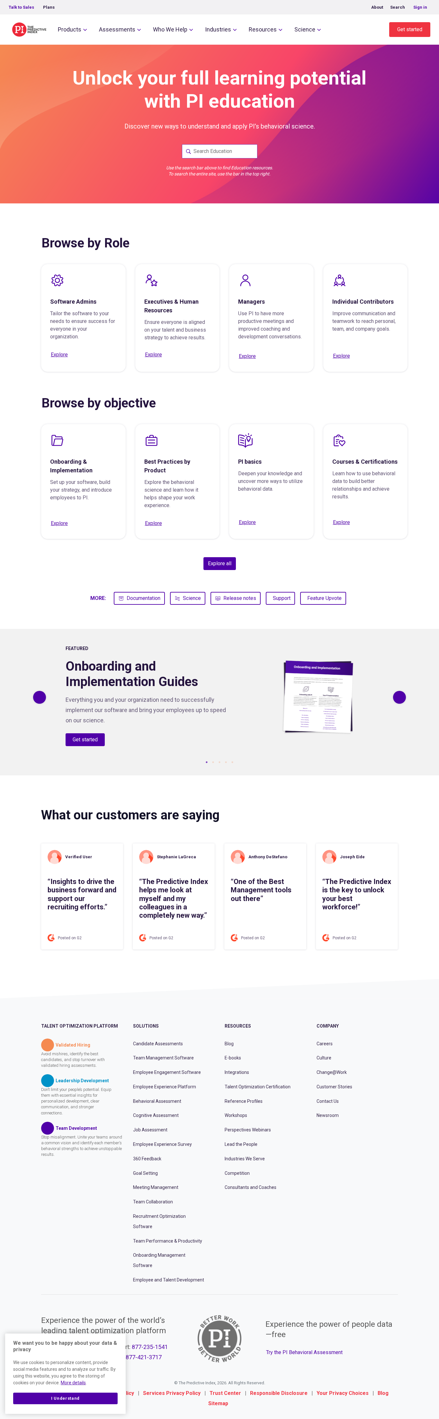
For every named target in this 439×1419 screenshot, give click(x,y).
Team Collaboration (153, 1201)
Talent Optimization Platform (79, 1026)
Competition (237, 1173)
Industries (218, 29)
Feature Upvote (324, 598)
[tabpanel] (219, 697)
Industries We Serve (245, 1158)
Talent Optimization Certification (258, 1086)
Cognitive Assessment (156, 1115)
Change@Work (332, 1072)
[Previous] (39, 697)
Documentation (143, 598)
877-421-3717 (144, 1357)
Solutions (146, 1026)
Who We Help (170, 29)
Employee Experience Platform (164, 1086)
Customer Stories (334, 1086)
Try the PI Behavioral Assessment (304, 1352)
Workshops (236, 1115)
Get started (409, 29)
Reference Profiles (244, 1101)
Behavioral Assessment (157, 1101)
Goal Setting (145, 1173)
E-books (233, 1057)
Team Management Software (163, 1057)
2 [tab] (213, 762)
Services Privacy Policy (172, 1393)
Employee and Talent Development (168, 1279)
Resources (263, 29)
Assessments (117, 29)
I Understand (65, 1398)
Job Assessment (150, 1129)
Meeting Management (155, 1187)
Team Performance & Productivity (167, 1241)
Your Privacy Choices (343, 1393)
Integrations (237, 1072)
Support (282, 598)
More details (73, 1382)
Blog (229, 1043)
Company (328, 1026)
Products (69, 29)
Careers (325, 1043)
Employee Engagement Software (167, 1072)
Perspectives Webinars (248, 1129)
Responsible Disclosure (279, 1393)
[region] (65, 1374)
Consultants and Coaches (250, 1187)
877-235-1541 (150, 1346)
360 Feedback (147, 1158)
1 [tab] (206, 762)
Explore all (219, 563)
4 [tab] (226, 762)
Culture (324, 1057)
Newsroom (328, 1115)
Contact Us (328, 1101)
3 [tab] (219, 762)
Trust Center (225, 1393)
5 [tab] (232, 762)
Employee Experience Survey (162, 1144)
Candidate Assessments (158, 1043)
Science (304, 29)
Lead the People (241, 1144)
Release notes (239, 598)
